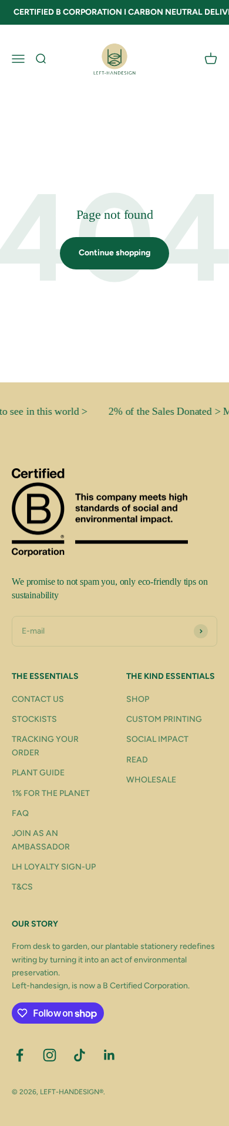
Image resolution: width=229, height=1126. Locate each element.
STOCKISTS (34, 719)
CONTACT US (38, 699)
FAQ (20, 813)
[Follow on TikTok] (79, 1055)
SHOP (137, 699)
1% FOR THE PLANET (51, 793)
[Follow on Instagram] (50, 1055)
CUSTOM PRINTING (164, 719)
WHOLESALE (151, 780)
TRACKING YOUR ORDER (45, 745)
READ (137, 760)
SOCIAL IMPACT (157, 739)
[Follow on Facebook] (20, 1055)
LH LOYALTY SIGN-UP (54, 867)
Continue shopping (114, 253)
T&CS (22, 887)
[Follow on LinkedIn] (109, 1055)
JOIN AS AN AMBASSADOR (41, 839)
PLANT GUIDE (38, 773)
